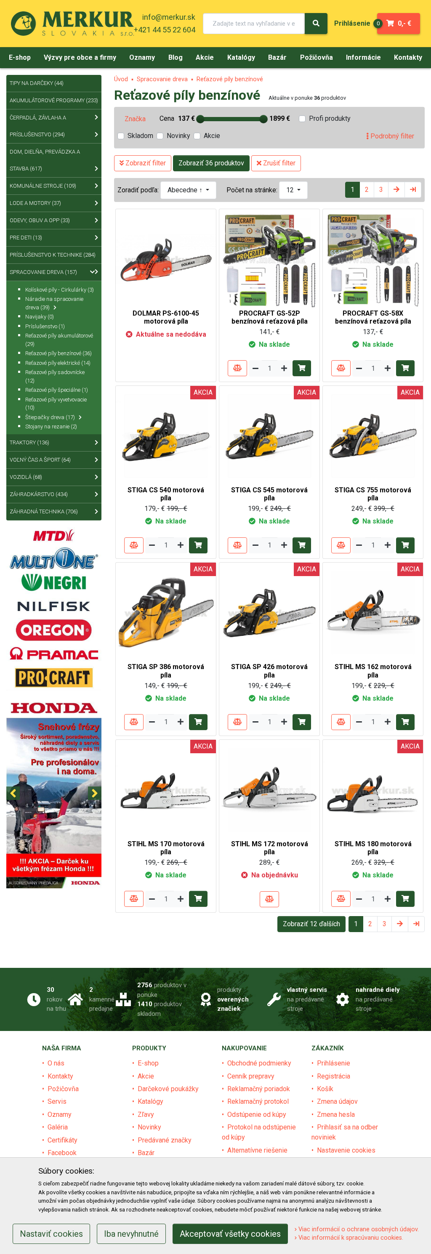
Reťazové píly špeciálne (56, 390)
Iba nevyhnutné (131, 1234)
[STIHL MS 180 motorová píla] (373, 789)
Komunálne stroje (43, 186)
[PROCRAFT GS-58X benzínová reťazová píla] (373, 259)
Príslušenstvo (45, 326)
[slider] (200, 119)
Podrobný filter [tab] (391, 136)
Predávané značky (165, 1140)
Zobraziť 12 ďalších (311, 924)
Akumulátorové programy (54, 100)
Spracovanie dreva (162, 79)
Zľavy (146, 1115)
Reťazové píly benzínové (230, 79)
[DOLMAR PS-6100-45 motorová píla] (166, 259)
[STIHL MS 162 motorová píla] (373, 612)
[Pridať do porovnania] (237, 368)
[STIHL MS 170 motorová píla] (166, 789)
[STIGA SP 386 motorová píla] (166, 612)
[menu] (352, 23)
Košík (325, 1089)
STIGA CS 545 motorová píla (269, 494)
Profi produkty (330, 118)
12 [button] (290, 190)
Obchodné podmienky (259, 1063)
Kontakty (60, 1076)
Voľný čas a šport (40, 460)
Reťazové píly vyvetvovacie (56, 403)
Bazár (146, 1153)
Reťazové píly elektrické (57, 363)
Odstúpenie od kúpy (256, 1115)
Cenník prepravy (250, 1076)
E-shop (148, 1063)
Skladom (140, 136)
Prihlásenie (333, 1063)
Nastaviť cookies (51, 1234)
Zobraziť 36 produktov (211, 163)
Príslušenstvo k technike (53, 255)
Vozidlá (26, 477)
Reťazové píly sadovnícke (55, 376)
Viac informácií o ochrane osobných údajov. (358, 1229)
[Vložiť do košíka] (302, 368)
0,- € (394, 23)
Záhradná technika (44, 511)
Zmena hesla (336, 1115)
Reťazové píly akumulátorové (59, 339)
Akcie (212, 136)
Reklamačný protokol (258, 1101)
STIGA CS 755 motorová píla (373, 494)
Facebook (62, 1153)
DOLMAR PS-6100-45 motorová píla (166, 317)
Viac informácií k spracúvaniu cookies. (350, 1237)
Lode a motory (35, 203)
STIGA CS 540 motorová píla (166, 494)
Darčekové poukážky (168, 1089)
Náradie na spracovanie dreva (54, 303)
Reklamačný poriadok (258, 1089)
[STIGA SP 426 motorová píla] (269, 612)
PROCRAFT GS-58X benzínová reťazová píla (373, 317)
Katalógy (150, 1101)
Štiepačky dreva (50, 417)
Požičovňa (63, 1089)
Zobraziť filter (145, 163)
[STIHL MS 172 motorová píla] (269, 789)
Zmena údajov (337, 1101)
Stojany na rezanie (51, 426)
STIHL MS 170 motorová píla (166, 848)
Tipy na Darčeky (37, 83)
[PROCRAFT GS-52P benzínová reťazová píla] (269, 259)
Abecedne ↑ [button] (186, 190)
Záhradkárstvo (39, 494)
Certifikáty (62, 1140)
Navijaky (39, 317)
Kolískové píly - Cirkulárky (59, 290)
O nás (56, 1063)
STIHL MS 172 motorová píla (269, 848)
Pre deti (26, 237)
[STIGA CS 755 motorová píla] (373, 435)
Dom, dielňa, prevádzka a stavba (45, 160)
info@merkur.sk (168, 17)
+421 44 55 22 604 (164, 29)
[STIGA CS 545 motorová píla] (269, 435)
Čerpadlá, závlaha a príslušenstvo (38, 126)
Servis (57, 1101)
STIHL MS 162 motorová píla (373, 671)
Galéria (58, 1127)
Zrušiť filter (278, 163)
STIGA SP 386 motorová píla (166, 671)
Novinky (178, 136)
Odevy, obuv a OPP (40, 220)
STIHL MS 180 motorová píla (373, 848)
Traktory (29, 442)
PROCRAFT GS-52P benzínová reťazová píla (269, 317)
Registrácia (333, 1076)
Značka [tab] (135, 119)
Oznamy (60, 1115)
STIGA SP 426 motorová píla (269, 671)
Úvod (121, 79)
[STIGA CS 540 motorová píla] (166, 435)
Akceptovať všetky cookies (230, 1234)
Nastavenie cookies (346, 1150)
